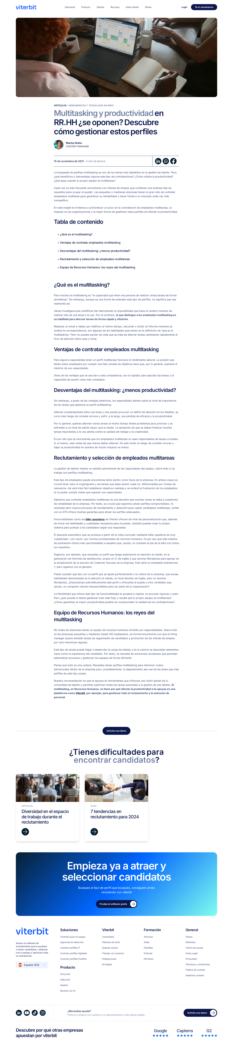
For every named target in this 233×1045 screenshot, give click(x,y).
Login (184, 7)
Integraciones (109, 959)
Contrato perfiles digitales (73, 953)
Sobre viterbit (132, 7)
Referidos (190, 942)
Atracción (65, 974)
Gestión (64, 985)
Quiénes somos (110, 948)
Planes (148, 7)
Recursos (114, 7)
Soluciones (70, 7)
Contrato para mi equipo (72, 937)
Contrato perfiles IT (70, 948)
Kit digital (107, 964)
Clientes (100, 7)
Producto (85, 7)
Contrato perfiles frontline (73, 959)
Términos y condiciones (198, 964)
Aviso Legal (191, 953)
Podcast (148, 953)
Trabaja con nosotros (113, 953)
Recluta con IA (67, 990)
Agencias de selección (72, 942)
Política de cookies (195, 970)
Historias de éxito (111, 942)
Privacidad (191, 959)
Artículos (60, 105)
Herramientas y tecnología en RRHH (90, 105)
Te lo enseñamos (204, 7)
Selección (65, 979)
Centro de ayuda (194, 948)
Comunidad (108, 937)
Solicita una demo (116, 730)
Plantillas (148, 948)
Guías (146, 942)
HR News (148, 959)
